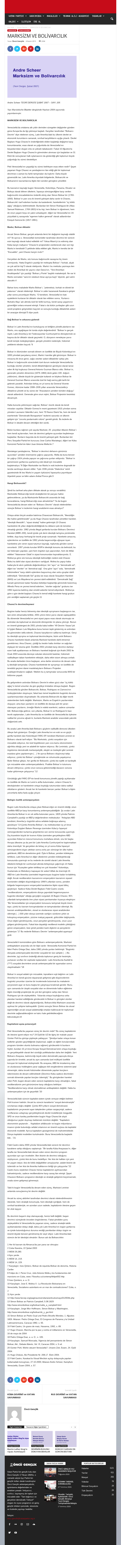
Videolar (85, 1482)
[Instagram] (22, 1525)
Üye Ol (37, 22)
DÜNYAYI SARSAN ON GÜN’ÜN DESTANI (65, 1450)
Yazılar (85, 1473)
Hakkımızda (35, 16)
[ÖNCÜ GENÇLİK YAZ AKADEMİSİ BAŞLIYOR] (50, 1472)
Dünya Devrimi (22, 27)
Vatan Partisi (16, 16)
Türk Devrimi (87, 1491)
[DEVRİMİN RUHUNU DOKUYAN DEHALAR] (42, 1439)
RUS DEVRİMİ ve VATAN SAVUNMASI (64, 1396)
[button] (112, 19)
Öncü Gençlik (18, 41)
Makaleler (52, 16)
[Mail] (28, 1525)
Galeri (12, 22)
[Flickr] (16, 1525)
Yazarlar (97, 16)
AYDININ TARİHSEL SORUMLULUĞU (65, 1482)
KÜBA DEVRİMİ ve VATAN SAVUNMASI (21, 1396)
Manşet (85, 1477)
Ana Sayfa (10, 27)
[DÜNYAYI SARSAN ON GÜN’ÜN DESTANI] (66, 1439)
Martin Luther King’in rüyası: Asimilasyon (17, 1450)
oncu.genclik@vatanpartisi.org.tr (21, 1518)
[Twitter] (10, 1533)
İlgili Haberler (16, 1427)
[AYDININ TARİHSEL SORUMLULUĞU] (50, 1485)
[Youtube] (16, 1533)
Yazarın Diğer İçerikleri (36, 1427)
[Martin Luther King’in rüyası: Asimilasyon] (18, 1439)
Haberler (85, 1468)
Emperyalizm (87, 1495)
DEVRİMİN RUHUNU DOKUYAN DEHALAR (40, 1450)
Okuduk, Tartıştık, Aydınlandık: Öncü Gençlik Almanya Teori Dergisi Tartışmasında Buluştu (67, 1499)
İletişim (26, 22)
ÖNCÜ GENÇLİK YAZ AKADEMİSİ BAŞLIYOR (67, 1470)
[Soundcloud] (34, 1525)
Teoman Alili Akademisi (76, 16)
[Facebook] (10, 1525)
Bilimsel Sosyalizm (90, 1486)
